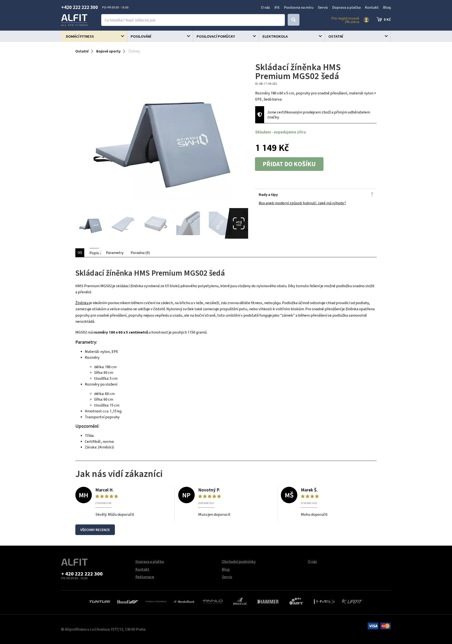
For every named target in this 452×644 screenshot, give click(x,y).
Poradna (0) (140, 252)
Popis (94, 253)
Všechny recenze (95, 530)
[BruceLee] (240, 601)
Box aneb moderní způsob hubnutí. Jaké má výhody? (302, 203)
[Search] (293, 20)
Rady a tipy (268, 194)
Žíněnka (82, 303)
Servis (323, 7)
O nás (265, 7)
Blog (387, 7)
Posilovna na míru (298, 7)
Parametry (115, 252)
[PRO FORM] (155, 601)
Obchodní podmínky (239, 561)
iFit (277, 7)
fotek (239, 223)
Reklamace (144, 577)
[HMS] (324, 601)
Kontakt (372, 7)
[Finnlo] (212, 601)
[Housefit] (127, 601)
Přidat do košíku (289, 164)
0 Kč (387, 19)
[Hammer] (268, 601)
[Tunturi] (99, 601)
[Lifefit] (352, 601)
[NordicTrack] (184, 601)
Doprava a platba (346, 7)
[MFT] (296, 601)
